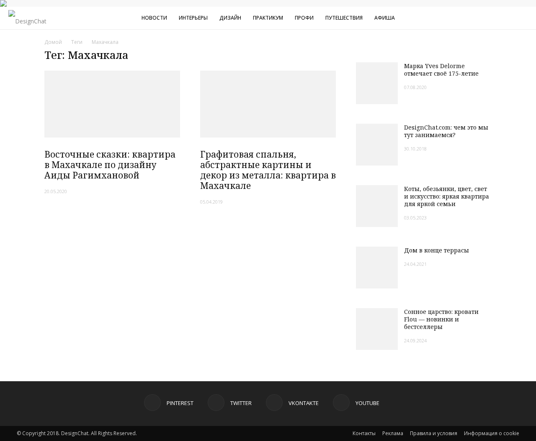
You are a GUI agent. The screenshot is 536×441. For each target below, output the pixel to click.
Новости (154, 17)
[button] (526, 19)
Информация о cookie (491, 433)
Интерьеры (193, 17)
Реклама (392, 433)
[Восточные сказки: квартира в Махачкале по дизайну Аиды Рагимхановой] (112, 104)
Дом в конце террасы (436, 250)
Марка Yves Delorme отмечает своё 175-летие (441, 69)
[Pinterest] (462, 18)
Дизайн (230, 17)
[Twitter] (475, 18)
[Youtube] (503, 18)
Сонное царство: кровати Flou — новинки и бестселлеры (441, 319)
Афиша (384, 17)
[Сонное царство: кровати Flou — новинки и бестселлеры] (377, 329)
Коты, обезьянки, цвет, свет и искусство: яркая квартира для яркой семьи (446, 196)
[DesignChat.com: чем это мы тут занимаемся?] (377, 145)
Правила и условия (433, 433)
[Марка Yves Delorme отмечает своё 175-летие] (377, 83)
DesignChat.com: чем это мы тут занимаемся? (446, 131)
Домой (53, 42)
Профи (304, 17)
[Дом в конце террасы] (377, 267)
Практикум (268, 17)
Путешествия (344, 17)
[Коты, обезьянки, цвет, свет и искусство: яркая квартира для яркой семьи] (377, 206)
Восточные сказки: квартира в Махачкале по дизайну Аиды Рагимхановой (109, 164)
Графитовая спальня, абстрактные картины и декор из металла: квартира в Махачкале (268, 169)
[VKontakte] (489, 18)
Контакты (364, 433)
